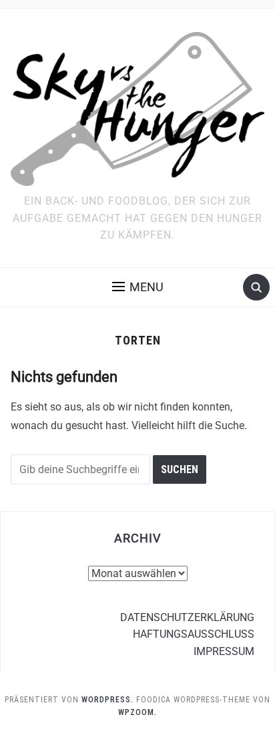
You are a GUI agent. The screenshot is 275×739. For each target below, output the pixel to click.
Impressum (224, 651)
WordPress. (107, 699)
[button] (138, 287)
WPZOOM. (137, 712)
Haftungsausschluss (193, 634)
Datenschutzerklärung (187, 617)
